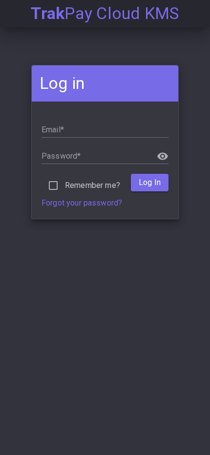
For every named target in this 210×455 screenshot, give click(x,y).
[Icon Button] (162, 156)
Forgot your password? (82, 202)
